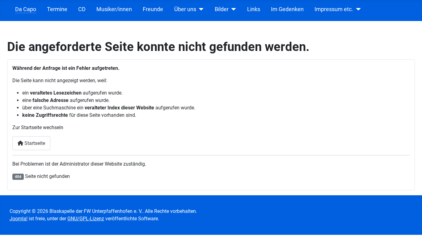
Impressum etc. (333, 9)
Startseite (34, 143)
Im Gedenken (287, 9)
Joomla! (18, 219)
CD (82, 9)
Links (253, 9)
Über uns (185, 9)
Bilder (222, 9)
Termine (57, 9)
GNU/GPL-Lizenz (85, 219)
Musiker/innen (114, 9)
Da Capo (25, 9)
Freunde (153, 9)
